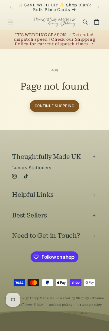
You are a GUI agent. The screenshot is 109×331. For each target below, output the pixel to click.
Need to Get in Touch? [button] (46, 235)
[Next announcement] (98, 7)
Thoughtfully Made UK (35, 298)
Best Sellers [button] (29, 215)
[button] (10, 22)
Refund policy (60, 304)
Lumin (22, 304)
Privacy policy (90, 304)
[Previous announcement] (10, 7)
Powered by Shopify (72, 298)
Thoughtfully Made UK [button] (46, 156)
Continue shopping (54, 106)
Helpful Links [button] (32, 194)
